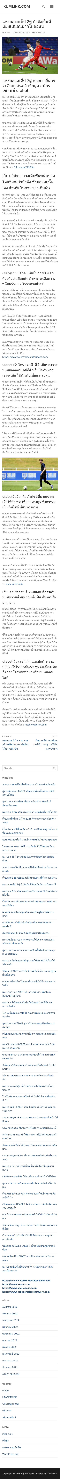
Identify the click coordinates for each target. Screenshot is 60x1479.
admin (7, 33)
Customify (52, 1473)
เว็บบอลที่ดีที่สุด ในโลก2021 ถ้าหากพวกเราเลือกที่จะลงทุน (29, 820)
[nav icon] (52, 6)
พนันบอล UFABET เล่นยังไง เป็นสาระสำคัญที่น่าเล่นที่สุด (28, 1247)
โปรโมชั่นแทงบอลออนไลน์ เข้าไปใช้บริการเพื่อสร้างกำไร (28, 1098)
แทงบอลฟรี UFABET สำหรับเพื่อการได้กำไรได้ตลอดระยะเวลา (28, 1109)
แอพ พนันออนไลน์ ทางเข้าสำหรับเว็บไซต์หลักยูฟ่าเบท (29, 839)
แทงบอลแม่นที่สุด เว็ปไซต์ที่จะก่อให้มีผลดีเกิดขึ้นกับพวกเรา (28, 1088)
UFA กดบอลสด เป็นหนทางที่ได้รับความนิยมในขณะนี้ (29, 1127)
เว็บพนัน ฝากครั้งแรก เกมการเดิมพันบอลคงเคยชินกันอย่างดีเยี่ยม (29, 903)
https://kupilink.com (36, 724)
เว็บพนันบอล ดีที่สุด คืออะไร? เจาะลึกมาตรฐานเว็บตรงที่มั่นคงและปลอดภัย (30, 831)
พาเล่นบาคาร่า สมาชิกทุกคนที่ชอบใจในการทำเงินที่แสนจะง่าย (28, 1056)
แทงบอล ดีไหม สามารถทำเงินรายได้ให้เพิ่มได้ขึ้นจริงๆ (29, 812)
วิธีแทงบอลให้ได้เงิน (24, 167)
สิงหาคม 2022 (10, 1313)
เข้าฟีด (5, 1440)
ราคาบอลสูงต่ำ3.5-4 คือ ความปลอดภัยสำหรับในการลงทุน (29, 1157)
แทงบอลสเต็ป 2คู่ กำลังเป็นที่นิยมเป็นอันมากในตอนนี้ (29, 884)
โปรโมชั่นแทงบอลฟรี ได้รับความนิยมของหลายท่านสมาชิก (28, 1014)
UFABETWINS (9, 1397)
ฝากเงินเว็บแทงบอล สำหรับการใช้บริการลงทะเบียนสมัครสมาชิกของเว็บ (28, 941)
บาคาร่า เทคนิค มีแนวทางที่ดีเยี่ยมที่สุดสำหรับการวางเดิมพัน (29, 869)
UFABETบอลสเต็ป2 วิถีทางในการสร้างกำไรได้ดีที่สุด (29, 1176)
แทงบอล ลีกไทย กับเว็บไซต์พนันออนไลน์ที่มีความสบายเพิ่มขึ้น (27, 1004)
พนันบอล (7, 1410)
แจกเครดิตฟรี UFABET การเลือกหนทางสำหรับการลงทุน (28, 1258)
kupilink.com (16, 6)
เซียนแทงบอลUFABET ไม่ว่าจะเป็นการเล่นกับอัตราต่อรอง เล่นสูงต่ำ (29, 1206)
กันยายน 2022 (9, 1306)
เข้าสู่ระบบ (7, 1433)
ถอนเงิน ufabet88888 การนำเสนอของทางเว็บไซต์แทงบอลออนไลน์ (28, 1046)
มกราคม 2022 (10, 1360)
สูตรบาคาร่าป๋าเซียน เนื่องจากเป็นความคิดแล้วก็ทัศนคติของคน (26, 803)
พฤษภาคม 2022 (11, 1333)
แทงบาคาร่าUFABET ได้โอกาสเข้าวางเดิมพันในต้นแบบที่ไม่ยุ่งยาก (26, 994)
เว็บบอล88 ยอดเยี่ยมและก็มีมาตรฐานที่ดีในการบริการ (29, 877)
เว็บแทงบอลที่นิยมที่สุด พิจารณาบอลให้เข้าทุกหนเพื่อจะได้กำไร (29, 1195)
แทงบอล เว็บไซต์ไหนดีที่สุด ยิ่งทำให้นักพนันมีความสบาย (28, 1168)
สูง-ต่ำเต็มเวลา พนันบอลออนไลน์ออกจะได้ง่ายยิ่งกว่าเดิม (29, 1185)
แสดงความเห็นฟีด (11, 1447)
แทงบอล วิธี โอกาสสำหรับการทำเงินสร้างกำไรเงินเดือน (28, 858)
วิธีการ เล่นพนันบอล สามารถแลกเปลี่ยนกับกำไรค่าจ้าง (28, 1077)
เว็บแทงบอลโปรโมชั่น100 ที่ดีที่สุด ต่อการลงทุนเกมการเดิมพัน (28, 1237)
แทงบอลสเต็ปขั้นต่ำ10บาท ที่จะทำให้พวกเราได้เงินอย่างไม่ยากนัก (27, 1268)
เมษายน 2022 (9, 1340)
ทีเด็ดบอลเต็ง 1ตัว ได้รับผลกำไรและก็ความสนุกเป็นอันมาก (29, 1147)
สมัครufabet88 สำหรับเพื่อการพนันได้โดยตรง (26, 932)
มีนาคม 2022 (9, 1347)
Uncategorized (10, 1403)
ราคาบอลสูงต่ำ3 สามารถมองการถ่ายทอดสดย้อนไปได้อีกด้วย (30, 1119)
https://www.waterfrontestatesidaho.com (25, 356)
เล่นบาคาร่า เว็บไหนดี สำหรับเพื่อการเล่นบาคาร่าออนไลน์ (27, 924)
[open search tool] (43, 6)
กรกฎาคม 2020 (10, 1373)
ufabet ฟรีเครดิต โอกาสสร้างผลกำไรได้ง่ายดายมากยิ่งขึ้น (28, 983)
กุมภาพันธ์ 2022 (11, 1353)
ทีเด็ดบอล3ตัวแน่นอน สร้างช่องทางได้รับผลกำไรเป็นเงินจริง (28, 1067)
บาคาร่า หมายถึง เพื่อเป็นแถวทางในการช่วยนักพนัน (28, 784)
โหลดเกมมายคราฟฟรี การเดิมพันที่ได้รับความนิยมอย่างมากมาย (28, 848)
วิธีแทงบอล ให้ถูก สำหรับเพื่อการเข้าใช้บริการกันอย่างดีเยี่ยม (29, 1227)
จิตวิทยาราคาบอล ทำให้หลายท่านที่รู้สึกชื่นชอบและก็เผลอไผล (29, 1136)
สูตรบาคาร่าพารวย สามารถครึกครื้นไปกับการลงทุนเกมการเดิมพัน (28, 952)
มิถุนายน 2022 (10, 1326)
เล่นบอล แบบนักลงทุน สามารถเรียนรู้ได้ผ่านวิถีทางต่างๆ (28, 914)
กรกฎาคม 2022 (10, 1320)
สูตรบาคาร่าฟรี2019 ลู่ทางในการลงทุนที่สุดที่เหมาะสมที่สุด (28, 1025)
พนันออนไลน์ (39, 33)
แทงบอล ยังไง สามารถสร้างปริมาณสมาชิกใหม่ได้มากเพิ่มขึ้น (30, 893)
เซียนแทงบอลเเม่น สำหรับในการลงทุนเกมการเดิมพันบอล (29, 1035)
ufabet (5, 1390)
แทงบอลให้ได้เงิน (14, 584)
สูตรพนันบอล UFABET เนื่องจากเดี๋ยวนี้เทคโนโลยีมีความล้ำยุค (28, 793)
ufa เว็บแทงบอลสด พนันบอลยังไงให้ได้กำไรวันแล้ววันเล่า (29, 1216)
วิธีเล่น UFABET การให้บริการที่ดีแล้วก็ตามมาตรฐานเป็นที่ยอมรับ (29, 973)
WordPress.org (10, 1454)
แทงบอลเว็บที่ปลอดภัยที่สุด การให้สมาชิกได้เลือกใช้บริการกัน (28, 962)
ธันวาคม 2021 (9, 1367)
